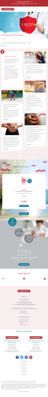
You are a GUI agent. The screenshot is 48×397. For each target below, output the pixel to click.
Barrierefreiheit (24, 369)
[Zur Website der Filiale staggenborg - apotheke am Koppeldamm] (12, 337)
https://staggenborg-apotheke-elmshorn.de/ (25, 304)
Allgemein (33, 95)
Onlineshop (23, 3)
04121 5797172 (25, 2)
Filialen (35, 3)
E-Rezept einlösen (16, 3)
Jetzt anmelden (24, 264)
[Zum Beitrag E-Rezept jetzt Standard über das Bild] (24, 25)
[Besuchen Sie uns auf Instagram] (26, 357)
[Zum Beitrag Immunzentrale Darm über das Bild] (35, 87)
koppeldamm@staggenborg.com (12, 351)
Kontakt (24, 371)
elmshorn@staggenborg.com (25, 302)
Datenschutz (24, 366)
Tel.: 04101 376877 (36, 347)
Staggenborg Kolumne (36, 65)
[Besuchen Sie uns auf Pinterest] (30, 357)
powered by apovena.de (24, 391)
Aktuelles (3, 38)
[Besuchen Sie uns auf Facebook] (17, 357)
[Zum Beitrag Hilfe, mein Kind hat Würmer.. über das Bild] (12, 96)
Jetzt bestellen (24, 205)
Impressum (24, 364)
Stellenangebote (24, 361)
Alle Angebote (24, 213)
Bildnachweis (24, 374)
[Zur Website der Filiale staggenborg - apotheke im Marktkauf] (36, 337)
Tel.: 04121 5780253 (12, 347)
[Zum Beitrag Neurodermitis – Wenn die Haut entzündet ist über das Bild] (35, 119)
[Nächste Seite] (38, 155)
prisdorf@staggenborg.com (36, 351)
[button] (46, 190)
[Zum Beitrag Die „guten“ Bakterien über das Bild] (12, 129)
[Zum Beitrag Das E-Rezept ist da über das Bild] (35, 57)
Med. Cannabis (29, 3)
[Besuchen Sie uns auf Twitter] (21, 357)
